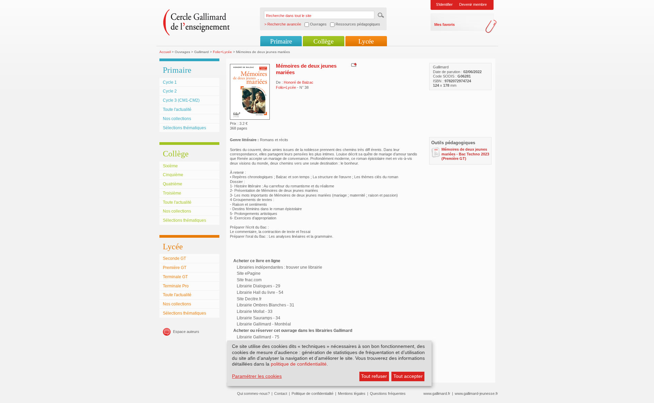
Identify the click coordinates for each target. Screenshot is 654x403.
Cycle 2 (170, 91)
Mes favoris (444, 24)
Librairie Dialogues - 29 (258, 286)
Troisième (172, 193)
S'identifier (444, 4)
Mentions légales (351, 393)
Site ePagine (249, 273)
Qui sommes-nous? (253, 393)
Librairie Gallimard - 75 (258, 337)
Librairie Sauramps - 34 (258, 318)
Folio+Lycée (222, 52)
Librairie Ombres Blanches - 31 (265, 305)
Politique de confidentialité (312, 393)
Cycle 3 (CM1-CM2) (181, 100)
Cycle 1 (170, 82)
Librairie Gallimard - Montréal (264, 324)
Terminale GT (175, 276)
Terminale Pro (176, 286)
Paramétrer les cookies (257, 376)
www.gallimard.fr (436, 393)
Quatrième (172, 184)
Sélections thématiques (184, 127)
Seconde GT (174, 258)
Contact (280, 393)
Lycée (366, 41)
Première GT (174, 267)
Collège (323, 41)
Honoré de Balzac (298, 82)
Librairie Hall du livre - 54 (260, 292)
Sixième (170, 166)
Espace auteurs (186, 332)
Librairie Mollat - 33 (254, 311)
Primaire (281, 41)
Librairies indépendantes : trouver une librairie (279, 267)
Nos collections (177, 118)
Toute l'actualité (177, 109)
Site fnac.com (249, 280)
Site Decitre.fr (249, 299)
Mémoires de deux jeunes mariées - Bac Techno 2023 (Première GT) (465, 154)
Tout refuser (374, 376)
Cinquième (173, 174)
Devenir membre (473, 4)
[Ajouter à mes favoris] (353, 65)
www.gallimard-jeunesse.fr (476, 393)
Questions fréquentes (388, 393)
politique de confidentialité (299, 364)
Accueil (165, 52)
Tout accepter (408, 376)
